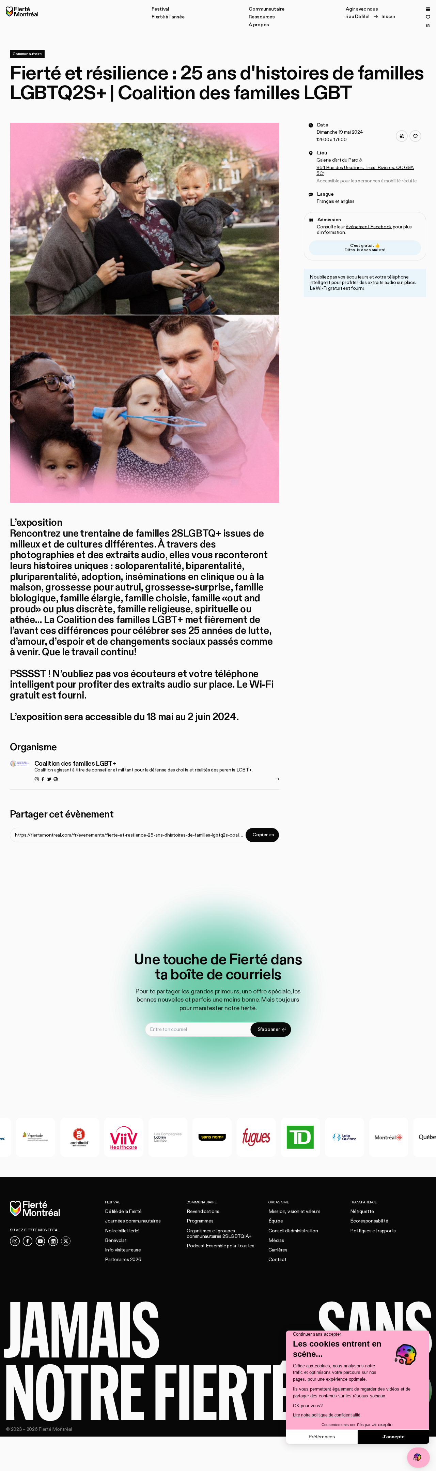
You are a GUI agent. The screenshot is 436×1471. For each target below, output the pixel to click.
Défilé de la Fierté (123, 1211)
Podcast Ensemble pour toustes (220, 1246)
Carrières (277, 1250)
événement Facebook (369, 227)
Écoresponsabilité (369, 1221)
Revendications (203, 1211)
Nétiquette (362, 1211)
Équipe (275, 1221)
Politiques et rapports (373, 1231)
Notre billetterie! (122, 1231)
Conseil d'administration (293, 1231)
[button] (160, 9)
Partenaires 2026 (123, 1259)
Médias (276, 1240)
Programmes (200, 1221)
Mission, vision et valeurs (294, 1211)
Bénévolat (115, 1240)
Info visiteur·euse (123, 1250)
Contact (277, 1259)
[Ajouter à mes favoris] (415, 136)
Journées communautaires (132, 1221)
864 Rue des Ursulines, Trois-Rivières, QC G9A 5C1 (365, 170)
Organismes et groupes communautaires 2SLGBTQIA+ (219, 1234)
